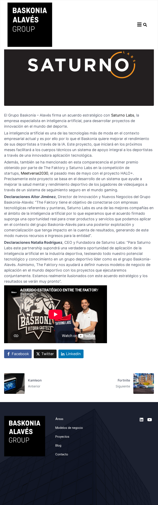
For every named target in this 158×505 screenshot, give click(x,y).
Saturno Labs (122, 115)
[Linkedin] (141, 420)
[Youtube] (150, 420)
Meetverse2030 (34, 173)
